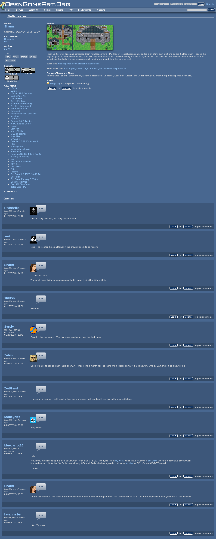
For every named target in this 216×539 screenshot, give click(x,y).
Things (14, 169)
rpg (12, 159)
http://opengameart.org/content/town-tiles (78, 63)
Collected (15, 111)
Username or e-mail (176, 4)
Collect (47, 10)
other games (17, 146)
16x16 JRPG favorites (21, 93)
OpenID (161, 4)
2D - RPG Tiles (18, 101)
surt (6, 41)
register (66, 88)
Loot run (15, 128)
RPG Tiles (16, 166)
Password (189, 4)
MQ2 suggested (19, 133)
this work (152, 460)
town (15, 56)
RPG (8, 56)
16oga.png (55, 83)
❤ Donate (101, 10)
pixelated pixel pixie (20, 149)
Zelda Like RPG (18, 187)
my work (119, 460)
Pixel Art (10, 60)
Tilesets (14, 171)
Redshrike (9, 39)
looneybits (12, 417)
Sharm (9, 26)
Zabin (8, 355)
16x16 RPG (16, 98)
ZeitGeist (11, 388)
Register (210, 4)
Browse (19, 10)
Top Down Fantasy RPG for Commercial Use (24, 180)
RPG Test (15, 164)
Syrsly (9, 326)
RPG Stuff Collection (21, 161)
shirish (9, 298)
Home (7, 10)
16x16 (33, 56)
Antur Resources (19, 108)
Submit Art (33, 10)
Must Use (15, 136)
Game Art (15, 118)
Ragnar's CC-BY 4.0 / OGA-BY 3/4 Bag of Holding (26, 155)
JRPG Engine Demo (21, 123)
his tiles (129, 463)
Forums (59, 10)
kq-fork (14, 126)
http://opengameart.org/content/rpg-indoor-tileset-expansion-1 (95, 68)
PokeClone (16, 151)
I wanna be (12, 514)
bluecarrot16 (13, 445)
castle (24, 56)
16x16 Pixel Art (18, 96)
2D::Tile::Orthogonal (21, 106)
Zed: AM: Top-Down (20, 184)
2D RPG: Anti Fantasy (21, 103)
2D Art (7, 49)
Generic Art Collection (21, 121)
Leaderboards (84, 10)
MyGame (15, 139)
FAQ (71, 10)
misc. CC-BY (17, 131)
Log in (52, 88)
